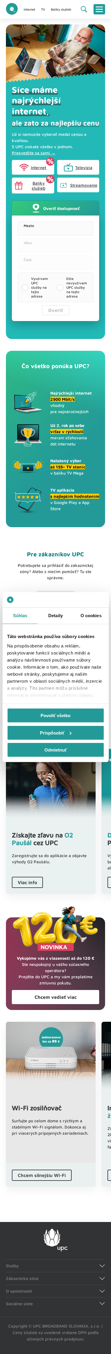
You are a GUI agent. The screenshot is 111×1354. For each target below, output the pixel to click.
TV (43, 9)
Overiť (55, 310)
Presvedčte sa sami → (33, 152)
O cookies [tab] (91, 615)
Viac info (27, 882)
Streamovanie (83, 185)
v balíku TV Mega (67, 466)
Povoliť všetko (55, 715)
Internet (29, 9)
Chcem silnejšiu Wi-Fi (42, 1175)
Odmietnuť (55, 749)
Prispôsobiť (52, 732)
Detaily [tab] (55, 615)
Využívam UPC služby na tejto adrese (39, 287)
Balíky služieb (61, 9)
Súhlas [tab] (20, 615)
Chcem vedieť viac (56, 997)
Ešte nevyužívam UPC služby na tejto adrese (76, 287)
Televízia (83, 167)
